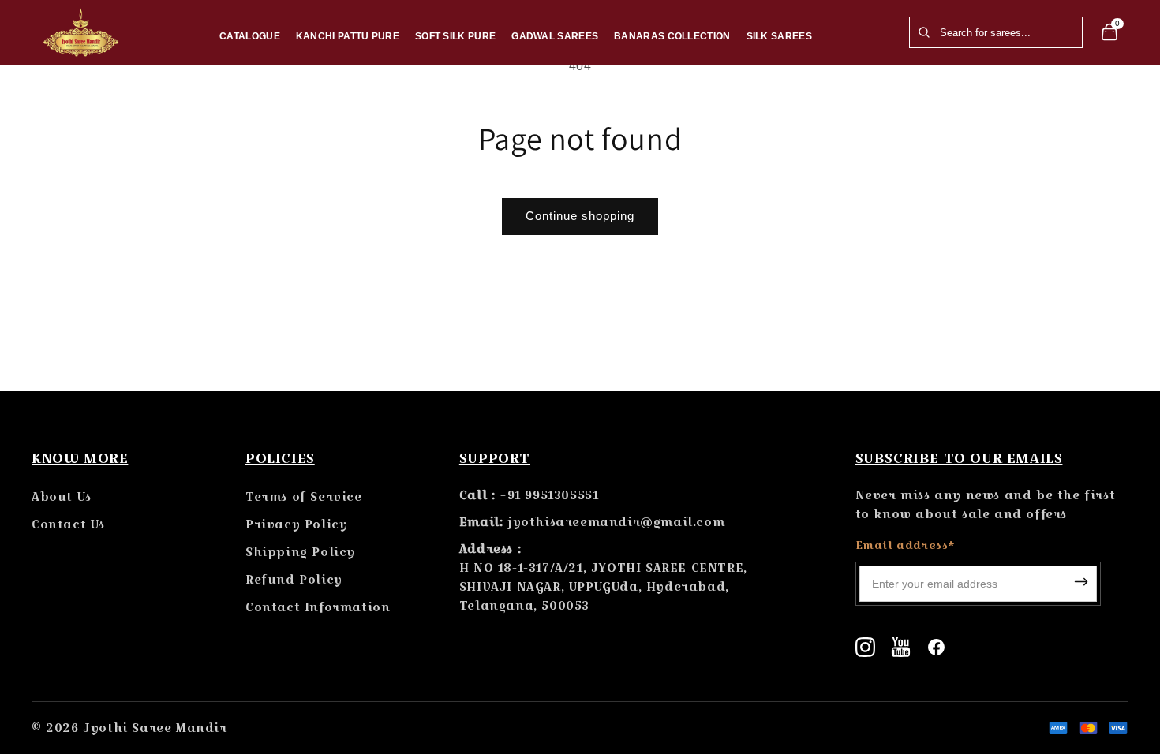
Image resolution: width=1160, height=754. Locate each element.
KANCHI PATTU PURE (347, 36)
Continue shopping (580, 215)
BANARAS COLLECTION (672, 36)
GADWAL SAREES (554, 36)
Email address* (905, 545)
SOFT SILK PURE (455, 36)
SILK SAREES (779, 36)
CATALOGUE (249, 36)
